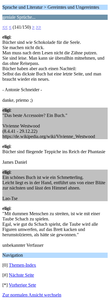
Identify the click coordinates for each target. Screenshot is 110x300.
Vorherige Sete (22, 284)
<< (5, 27)
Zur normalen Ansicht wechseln (31, 294)
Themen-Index (22, 265)
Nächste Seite (21, 275)
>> (38, 27)
